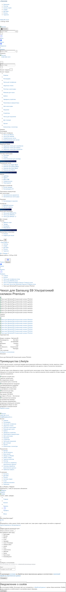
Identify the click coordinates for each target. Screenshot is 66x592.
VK (1, 253)
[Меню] (1, 62)
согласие (13, 574)
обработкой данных (39, 587)
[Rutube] (6, 18)
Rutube (5, 253)
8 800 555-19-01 (6, 57)
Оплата (5, 249)
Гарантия (6, 251)
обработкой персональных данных (26, 564)
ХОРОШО (3, 591)
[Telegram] (1, 18)
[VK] (3, 18)
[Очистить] (17, 31)
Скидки (5, 246)
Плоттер (5, 244)
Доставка (6, 247)
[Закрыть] (11, 69)
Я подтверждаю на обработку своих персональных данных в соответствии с (30, 575)
